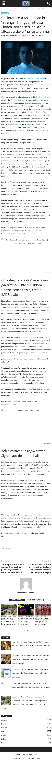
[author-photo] (26, 584)
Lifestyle (4, 735)
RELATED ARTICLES (17, 600)
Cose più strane (38, 79)
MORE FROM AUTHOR (34, 600)
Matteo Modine (15, 124)
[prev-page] (24, 630)
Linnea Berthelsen (19, 100)
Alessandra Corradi (10, 36)
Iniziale (18, 754)
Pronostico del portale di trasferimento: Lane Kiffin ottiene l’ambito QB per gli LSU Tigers (40, 568)
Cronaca (9, 9)
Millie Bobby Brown (42, 97)
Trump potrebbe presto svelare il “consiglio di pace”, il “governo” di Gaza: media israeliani (12, 568)
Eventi (3, 724)
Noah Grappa (34, 85)
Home (3, 9)
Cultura (3, 731)
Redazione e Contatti (30, 754)
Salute (3, 739)
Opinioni (4, 743)
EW (30, 319)
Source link (5, 548)
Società (4, 728)
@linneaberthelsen (8, 404)
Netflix (27, 79)
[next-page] (27, 630)
